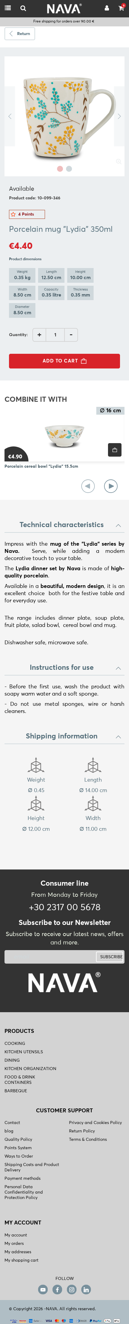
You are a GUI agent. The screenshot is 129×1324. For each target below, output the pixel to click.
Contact (12, 1123)
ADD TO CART (60, 361)
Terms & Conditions (88, 1140)
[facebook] (57, 1289)
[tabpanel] (64, 116)
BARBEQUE (15, 1091)
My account (15, 1235)
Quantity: (18, 335)
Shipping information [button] (62, 736)
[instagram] (71, 1289)
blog (8, 1131)
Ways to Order (18, 1156)
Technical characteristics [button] (62, 525)
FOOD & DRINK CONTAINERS (19, 1080)
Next (119, 116)
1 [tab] (60, 169)
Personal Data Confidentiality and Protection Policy (23, 1192)
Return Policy (82, 1131)
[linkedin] (86, 1289)
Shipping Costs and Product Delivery (31, 1167)
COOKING (14, 1044)
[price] (115, 450)
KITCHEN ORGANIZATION (30, 1069)
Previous (9, 116)
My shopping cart (21, 1260)
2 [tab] (69, 169)
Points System (18, 1148)
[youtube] (43, 1289)
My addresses (17, 1252)
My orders (14, 1244)
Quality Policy (18, 1140)
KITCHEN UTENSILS (23, 1052)
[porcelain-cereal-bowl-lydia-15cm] (64, 434)
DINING (12, 1060)
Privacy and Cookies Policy (95, 1123)
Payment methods (22, 1178)
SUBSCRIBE (111, 957)
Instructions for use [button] (62, 667)
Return (23, 34)
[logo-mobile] (23, 8)
